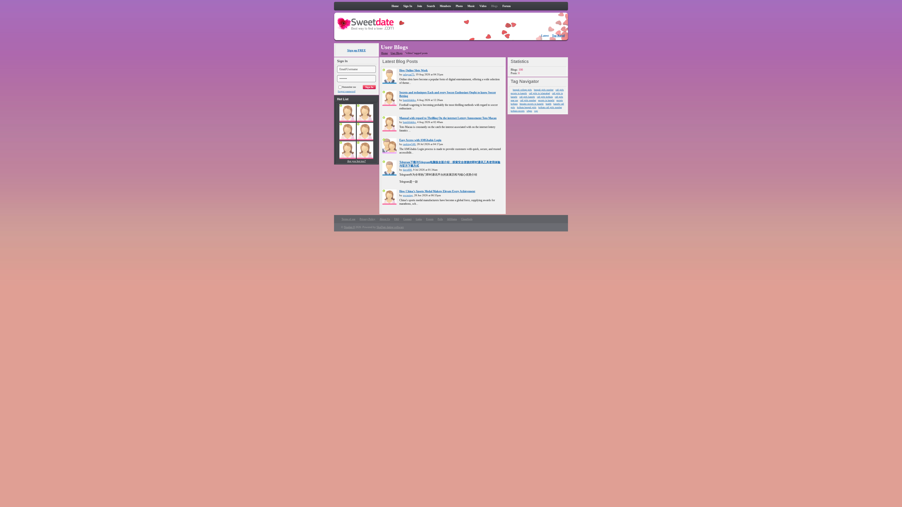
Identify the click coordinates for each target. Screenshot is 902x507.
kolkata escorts (518, 111)
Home (384, 53)
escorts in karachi (546, 100)
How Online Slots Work (413, 70)
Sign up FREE (356, 50)
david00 (407, 169)
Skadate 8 (349, 227)
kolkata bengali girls (526, 107)
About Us (385, 219)
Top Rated (558, 35)
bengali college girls (522, 89)
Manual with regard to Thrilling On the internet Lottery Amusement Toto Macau (448, 118)
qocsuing (408, 195)
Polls (440, 219)
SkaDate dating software (390, 227)
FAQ (396, 219)
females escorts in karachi (532, 104)
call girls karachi (527, 97)
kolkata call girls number (550, 107)
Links (419, 219)
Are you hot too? (356, 161)
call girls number (528, 100)
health (548, 104)
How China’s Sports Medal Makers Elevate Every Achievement (437, 191)
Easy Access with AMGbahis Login (420, 140)
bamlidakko (409, 100)
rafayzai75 (408, 74)
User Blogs (396, 53)
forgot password (346, 91)
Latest (545, 35)
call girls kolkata (545, 97)
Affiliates (452, 219)
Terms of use (348, 219)
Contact (407, 219)
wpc (536, 111)
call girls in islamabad (539, 93)
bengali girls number (543, 89)
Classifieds (466, 219)
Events (429, 219)
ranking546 (409, 144)
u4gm (529, 111)
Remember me (349, 87)
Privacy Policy (367, 219)
